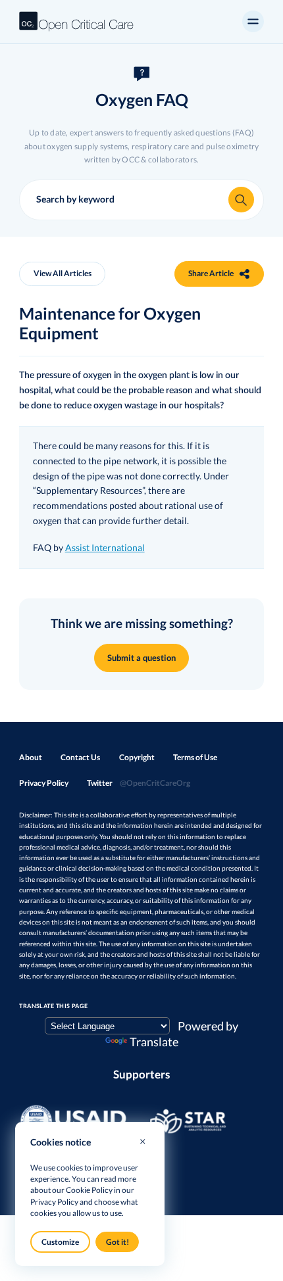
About (30, 757)
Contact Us (80, 757)
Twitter (138, 783)
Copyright (137, 757)
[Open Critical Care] (76, 21)
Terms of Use (195, 757)
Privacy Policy (43, 783)
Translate (154, 1041)
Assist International (105, 547)
